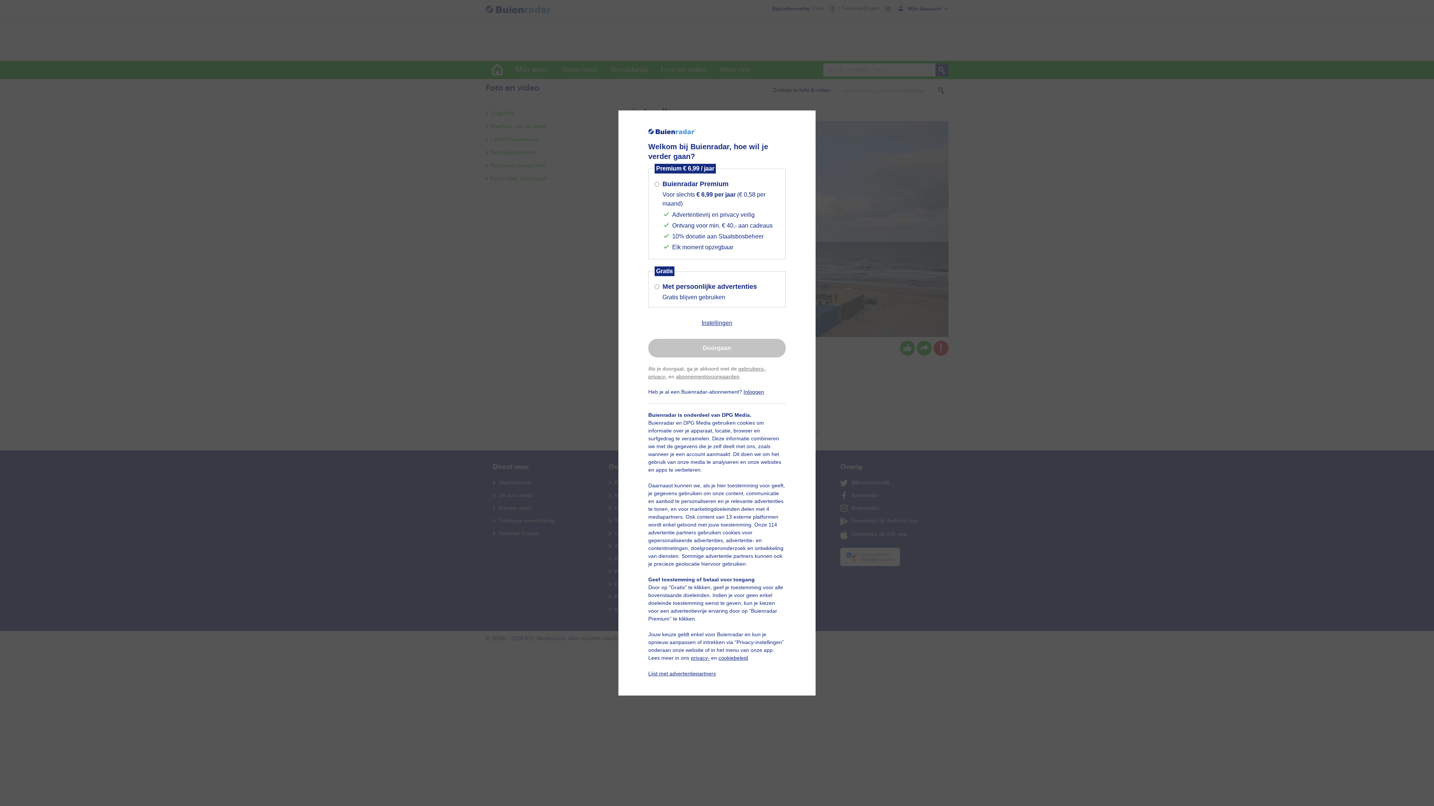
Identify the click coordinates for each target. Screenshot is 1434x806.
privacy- (657, 376)
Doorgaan (717, 348)
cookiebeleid (733, 658)
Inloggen (754, 392)
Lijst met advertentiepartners (682, 674)
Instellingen (717, 323)
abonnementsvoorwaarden (707, 376)
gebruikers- (751, 369)
